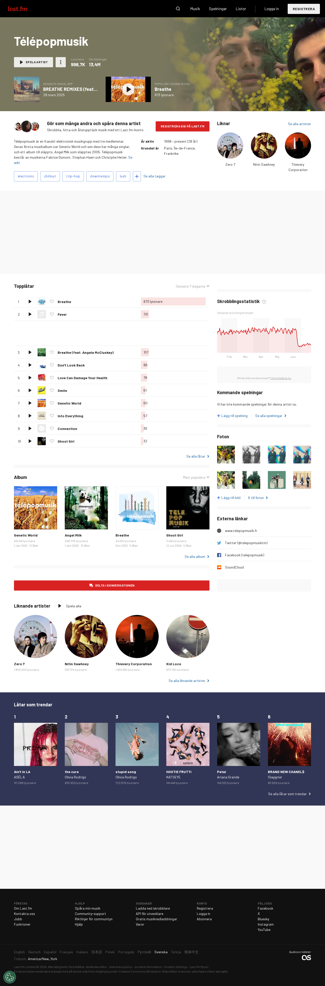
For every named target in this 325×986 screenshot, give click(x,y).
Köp (22, 521)
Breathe (163, 89)
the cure (72, 772)
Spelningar (218, 8)
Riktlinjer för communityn (93, 919)
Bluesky (263, 919)
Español (50, 952)
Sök (178, 9)
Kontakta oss (24, 913)
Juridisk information (148, 966)
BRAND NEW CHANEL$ (286, 772)
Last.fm (23, 8)
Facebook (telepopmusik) (244, 555)
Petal (221, 772)
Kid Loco (173, 664)
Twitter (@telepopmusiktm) (246, 543)
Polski (110, 952)
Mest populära (194, 477)
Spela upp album (27, 89)
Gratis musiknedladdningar (156, 919)
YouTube (264, 929)
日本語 (96, 952)
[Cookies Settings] (9, 977)
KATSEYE (173, 777)
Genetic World (69, 403)
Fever (62, 314)
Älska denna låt (52, 301)
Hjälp (79, 924)
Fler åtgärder (61, 62)
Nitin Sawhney (264, 164)
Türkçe (176, 952)
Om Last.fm (23, 908)
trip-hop (73, 176)
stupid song (126, 772)
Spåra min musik (87, 908)
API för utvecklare (149, 913)
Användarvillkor (96, 966)
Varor (140, 924)
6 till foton (256, 497)
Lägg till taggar (137, 176)
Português (126, 952)
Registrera (304, 9)
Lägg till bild (230, 497)
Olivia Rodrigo (75, 777)
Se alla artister (299, 124)
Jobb (18, 919)
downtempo (100, 176)
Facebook (265, 908)
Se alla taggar (154, 176)
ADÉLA (19, 777)
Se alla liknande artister (187, 680)
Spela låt (30, 301)
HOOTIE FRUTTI (178, 772)
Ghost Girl (66, 441)
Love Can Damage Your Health (82, 378)
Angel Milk (73, 535)
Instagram (266, 924)
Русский (144, 952)
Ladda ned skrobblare (153, 908)
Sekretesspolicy (120, 966)
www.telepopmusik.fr (241, 530)
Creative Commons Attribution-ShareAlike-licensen (154, 971)
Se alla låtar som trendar (287, 794)
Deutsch (34, 952)
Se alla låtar (195, 456)
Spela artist (37, 62)
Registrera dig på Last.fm (182, 126)
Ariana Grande (228, 777)
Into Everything (70, 416)
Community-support (90, 913)
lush (123, 176)
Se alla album (195, 556)
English (19, 952)
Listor (241, 8)
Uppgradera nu (281, 378)
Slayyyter (275, 777)
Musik (195, 8)
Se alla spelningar (268, 415)
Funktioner (22, 924)
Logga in (271, 8)
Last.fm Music (199, 966)
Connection (67, 428)
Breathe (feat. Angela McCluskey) (85, 352)
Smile (62, 390)
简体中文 (191, 952)
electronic (26, 176)
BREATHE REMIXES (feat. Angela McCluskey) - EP (93, 89)
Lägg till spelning (234, 415)
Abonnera (204, 919)
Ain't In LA (22, 772)
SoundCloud (234, 567)
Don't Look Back (71, 365)
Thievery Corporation (134, 664)
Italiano (82, 952)
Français (66, 952)
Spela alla (57, 286)
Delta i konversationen (115, 585)
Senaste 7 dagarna (190, 286)
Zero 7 (230, 164)
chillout (50, 176)
